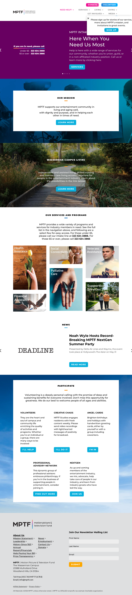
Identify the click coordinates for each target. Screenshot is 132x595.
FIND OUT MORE (45, 494)
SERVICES (77, 67)
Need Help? (66, 10)
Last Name (74, 546)
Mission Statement (23, 538)
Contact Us (44, 544)
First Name (74, 538)
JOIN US (77, 494)
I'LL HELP (28, 449)
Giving (111, 10)
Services (83, 10)
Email (71, 554)
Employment (45, 541)
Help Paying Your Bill (24, 553)
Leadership (19, 541)
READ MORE (78, 364)
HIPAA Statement (20, 586)
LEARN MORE (66, 122)
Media (112, 14)
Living (97, 10)
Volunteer (109, 5)
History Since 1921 (22, 544)
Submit (75, 564)
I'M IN (92, 449)
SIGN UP (111, 30)
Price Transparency (23, 556)
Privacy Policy (34, 586)
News (41, 538)
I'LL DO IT (62, 449)
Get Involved (95, 14)
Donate (92, 5)
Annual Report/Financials (22, 549)
